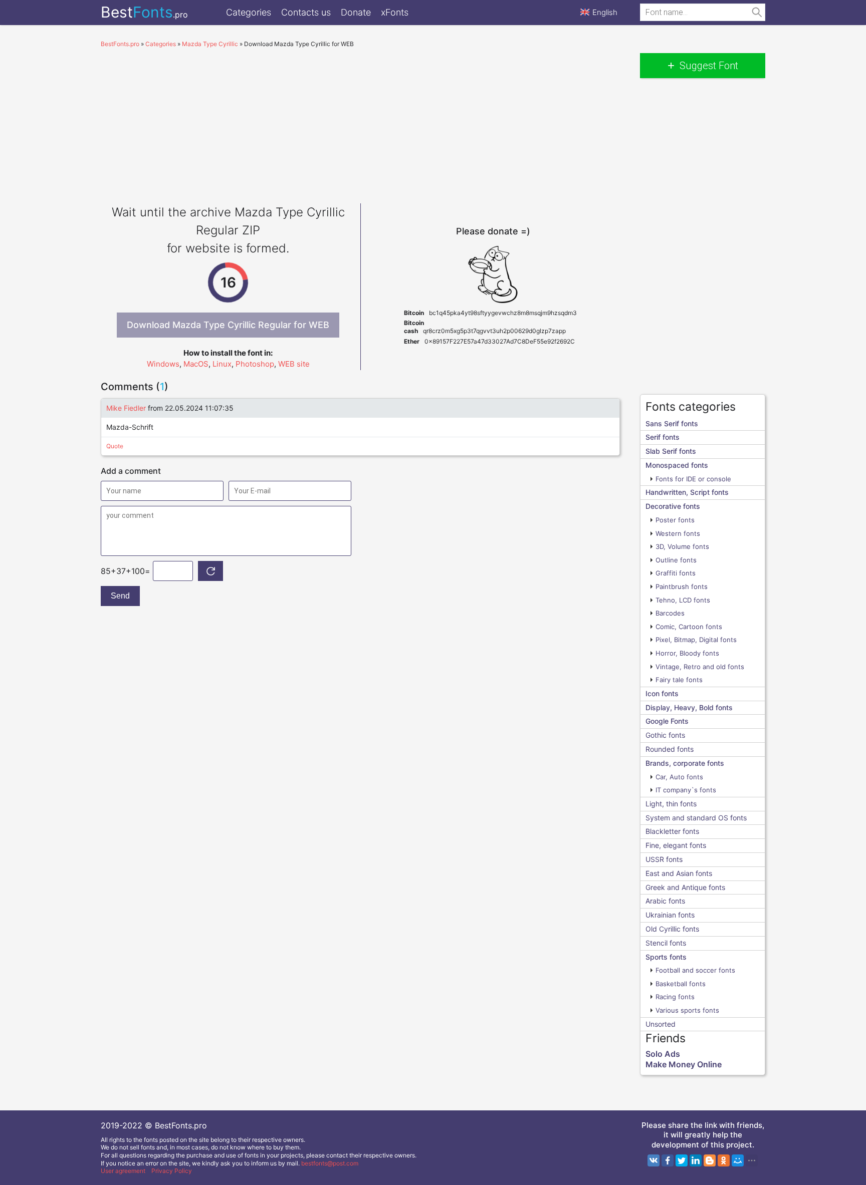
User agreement (123, 1170)
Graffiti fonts (676, 573)
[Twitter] (682, 1160)
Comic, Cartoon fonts (689, 627)
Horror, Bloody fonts (687, 653)
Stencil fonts (665, 943)
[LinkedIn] (696, 1160)
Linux (222, 364)
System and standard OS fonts (696, 817)
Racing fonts (675, 997)
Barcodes (670, 613)
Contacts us (306, 12)
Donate (356, 12)
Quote (114, 446)
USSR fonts (664, 859)
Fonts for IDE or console (693, 479)
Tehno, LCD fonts (683, 600)
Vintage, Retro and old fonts (700, 667)
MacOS (195, 364)
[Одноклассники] (724, 1160)
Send (120, 595)
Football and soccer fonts (695, 970)
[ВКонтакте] (653, 1160)
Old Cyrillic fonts (672, 929)
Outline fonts (676, 560)
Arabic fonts (665, 901)
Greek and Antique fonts (685, 887)
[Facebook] (668, 1160)
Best (144, 12)
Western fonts (678, 533)
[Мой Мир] (738, 1160)
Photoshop (255, 364)
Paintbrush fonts (682, 586)
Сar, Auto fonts (679, 777)
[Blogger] (710, 1160)
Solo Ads (662, 1054)
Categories (248, 12)
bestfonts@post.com (329, 1163)
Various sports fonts (687, 1010)
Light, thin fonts (671, 803)
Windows (163, 364)
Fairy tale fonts (679, 680)
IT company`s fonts (686, 790)
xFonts (394, 12)
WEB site (294, 364)
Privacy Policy (171, 1170)
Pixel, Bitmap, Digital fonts (696, 640)
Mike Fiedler (126, 408)
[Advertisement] (360, 123)
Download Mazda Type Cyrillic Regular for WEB (228, 325)
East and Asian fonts (678, 873)
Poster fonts (675, 520)
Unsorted (660, 1024)
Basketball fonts (681, 984)
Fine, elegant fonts (675, 845)
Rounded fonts (669, 749)
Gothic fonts (665, 735)
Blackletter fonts (672, 831)
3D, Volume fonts (682, 546)
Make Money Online (683, 1064)
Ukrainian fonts (670, 915)
